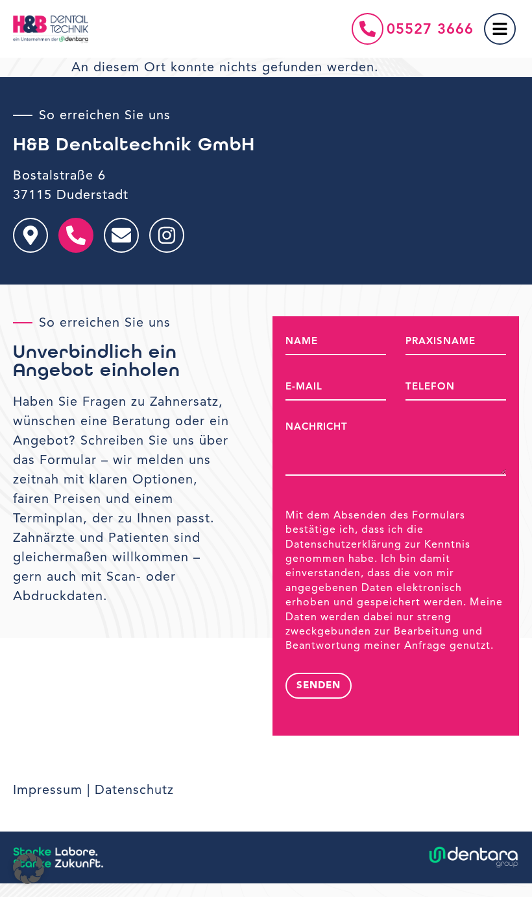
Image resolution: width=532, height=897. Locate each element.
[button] (28, 868)
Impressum (47, 790)
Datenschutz (134, 790)
